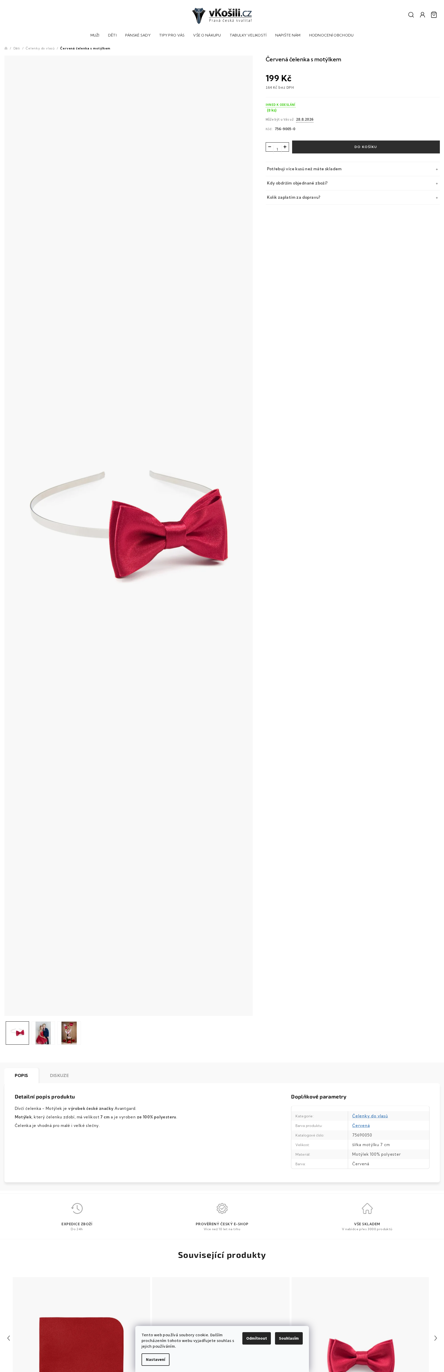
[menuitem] (95, 35)
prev (8, 1338)
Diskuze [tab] (59, 1075)
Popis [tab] (21, 1075)
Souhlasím (289, 1338)
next (436, 1338)
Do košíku (366, 147)
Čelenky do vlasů (370, 1115)
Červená (361, 1125)
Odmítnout (256, 1338)
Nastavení (155, 1359)
